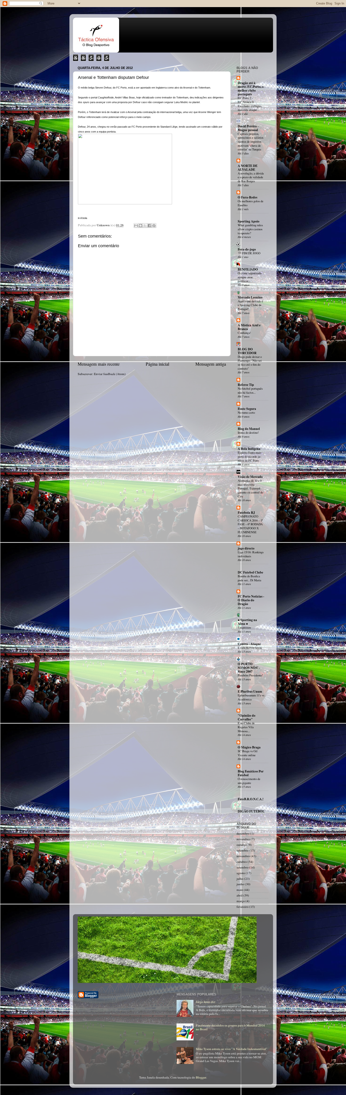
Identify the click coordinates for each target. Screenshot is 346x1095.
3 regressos (244, 627)
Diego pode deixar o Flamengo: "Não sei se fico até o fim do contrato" (250, 363)
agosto (241, 873)
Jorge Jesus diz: (206, 1002)
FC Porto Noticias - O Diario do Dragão (251, 600)
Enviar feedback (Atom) (110, 374)
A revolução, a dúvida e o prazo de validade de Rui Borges (251, 177)
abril (240, 895)
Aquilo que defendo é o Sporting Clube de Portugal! (250, 305)
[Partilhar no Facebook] (149, 225)
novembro (243, 839)
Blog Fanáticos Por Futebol (251, 773)
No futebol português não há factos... (250, 390)
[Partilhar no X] (145, 225)
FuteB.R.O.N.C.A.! (251, 799)
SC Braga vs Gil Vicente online (247, 753)
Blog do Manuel (249, 428)
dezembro (243, 833)
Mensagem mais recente (99, 364)
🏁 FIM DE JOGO (249, 253)
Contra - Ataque (249, 644)
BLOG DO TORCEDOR (247, 351)
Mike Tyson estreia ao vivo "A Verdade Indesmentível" (231, 1049)
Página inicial (157, 364)
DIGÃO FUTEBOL (251, 811)
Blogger (201, 1077)
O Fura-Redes (247, 197)
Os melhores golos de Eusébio (250, 203)
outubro (242, 845)
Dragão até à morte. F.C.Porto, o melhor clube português (251, 89)
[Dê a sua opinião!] (140, 225)
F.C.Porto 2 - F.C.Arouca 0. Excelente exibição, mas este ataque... (250, 104)
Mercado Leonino (250, 297)
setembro (243, 850)
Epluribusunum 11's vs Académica (251, 697)
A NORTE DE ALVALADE (247, 167)
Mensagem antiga (210, 364)
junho (240, 884)
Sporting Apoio (248, 221)
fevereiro (243, 907)
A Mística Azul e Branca (249, 327)
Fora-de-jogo (247, 249)
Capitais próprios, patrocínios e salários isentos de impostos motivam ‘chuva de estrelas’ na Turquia (250, 142)
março (241, 901)
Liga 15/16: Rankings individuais (251, 554)
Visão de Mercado (250, 476)
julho (240, 879)
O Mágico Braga (249, 747)
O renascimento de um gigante (249, 781)
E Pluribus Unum (250, 691)
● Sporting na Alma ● (247, 622)
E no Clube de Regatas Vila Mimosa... (246, 727)
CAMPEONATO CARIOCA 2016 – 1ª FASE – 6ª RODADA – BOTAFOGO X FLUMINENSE (250, 524)
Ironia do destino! (248, 432)
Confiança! (244, 333)
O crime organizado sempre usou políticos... (250, 277)
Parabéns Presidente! (250, 675)
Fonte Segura (247, 408)
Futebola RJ (246, 512)
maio (240, 890)
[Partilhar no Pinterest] (154, 225)
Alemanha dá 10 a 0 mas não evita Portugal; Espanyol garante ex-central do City (250, 488)
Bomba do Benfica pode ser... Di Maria (249, 578)
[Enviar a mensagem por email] (136, 225)
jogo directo (246, 548)
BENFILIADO (248, 269)
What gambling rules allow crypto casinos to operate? (250, 229)
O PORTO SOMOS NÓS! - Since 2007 (249, 668)
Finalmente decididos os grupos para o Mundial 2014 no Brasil (230, 1027)
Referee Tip (246, 384)
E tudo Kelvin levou (250, 648)
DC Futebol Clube (250, 572)
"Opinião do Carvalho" (246, 717)
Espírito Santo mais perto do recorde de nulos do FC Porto (250, 456)
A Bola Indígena (249, 448)
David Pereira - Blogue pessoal (248, 128)
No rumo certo (246, 412)
